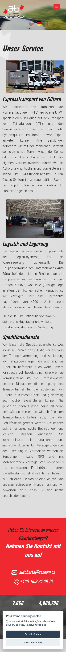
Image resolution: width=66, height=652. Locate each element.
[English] (47, 23)
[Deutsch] (39, 23)
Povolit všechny (33, 634)
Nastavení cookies (35, 624)
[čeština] (31, 23)
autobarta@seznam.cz (37, 572)
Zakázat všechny (33, 642)
